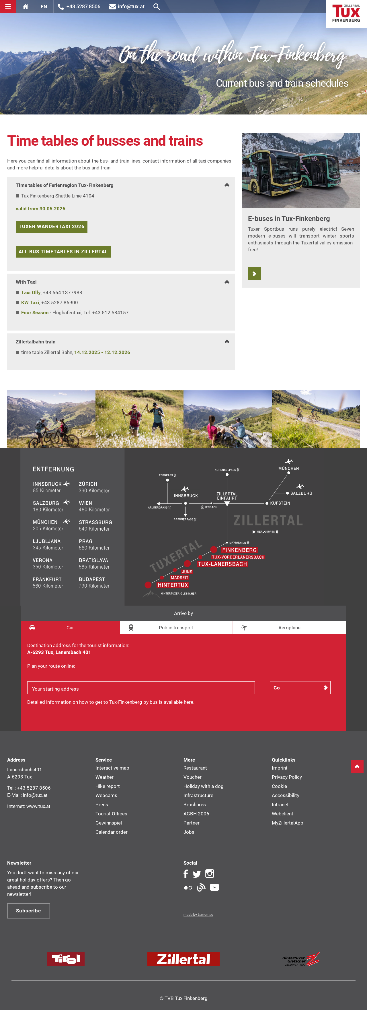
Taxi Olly (31, 292)
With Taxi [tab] (26, 282)
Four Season (35, 312)
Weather (104, 777)
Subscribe (28, 911)
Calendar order (111, 832)
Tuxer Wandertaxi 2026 (52, 226)
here (188, 702)
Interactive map (112, 768)
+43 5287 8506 (83, 6)
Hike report (107, 786)
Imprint (280, 768)
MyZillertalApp (287, 823)
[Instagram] (209, 873)
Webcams (106, 795)
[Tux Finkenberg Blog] (201, 887)
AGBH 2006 (196, 813)
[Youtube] (214, 887)
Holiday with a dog (204, 786)
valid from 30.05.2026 (40, 209)
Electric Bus (254, 273)
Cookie (279, 786)
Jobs (189, 832)
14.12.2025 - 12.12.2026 (102, 352)
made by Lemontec (198, 915)
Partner (192, 823)
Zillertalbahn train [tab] (36, 342)
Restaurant (195, 768)
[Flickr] (188, 887)
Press (101, 804)
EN (44, 6)
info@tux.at (131, 6)
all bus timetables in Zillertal (63, 251)
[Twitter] (196, 873)
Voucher (193, 777)
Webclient (282, 813)
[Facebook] (186, 873)
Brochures (195, 804)
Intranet (280, 804)
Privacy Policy (287, 777)
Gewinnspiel (108, 823)
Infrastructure (198, 795)
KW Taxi (30, 302)
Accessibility (285, 795)
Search (156, 6)
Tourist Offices (111, 813)
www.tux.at (38, 806)
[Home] (25, 6)
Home (346, 14)
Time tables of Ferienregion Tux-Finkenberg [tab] (65, 185)
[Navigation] (8, 6)
